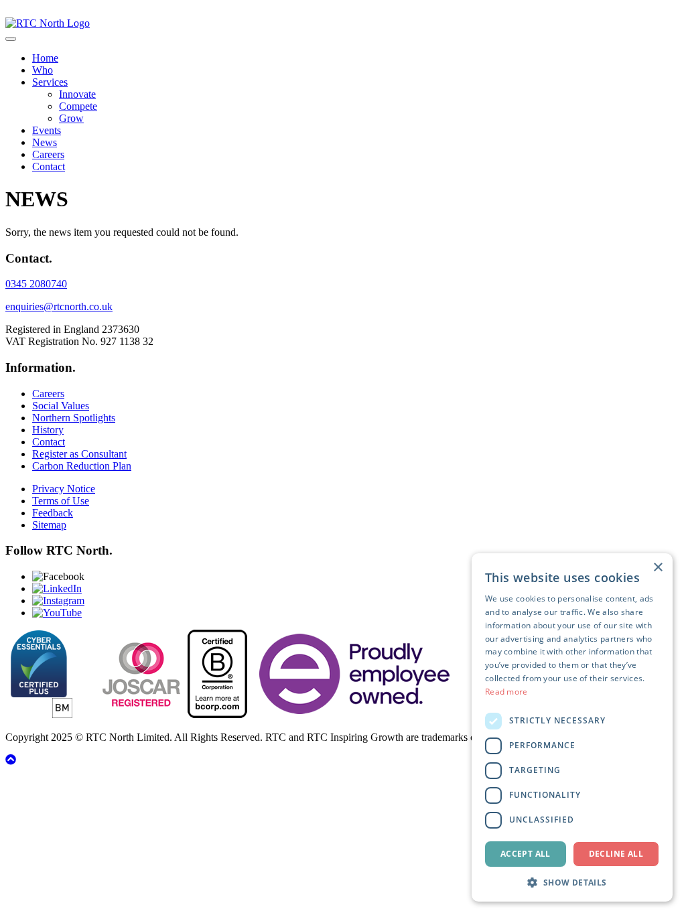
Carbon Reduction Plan (81, 466)
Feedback (52, 512)
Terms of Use (60, 500)
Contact (48, 166)
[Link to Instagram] (58, 600)
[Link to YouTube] (57, 612)
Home (45, 58)
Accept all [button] (525, 853)
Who (42, 70)
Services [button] (50, 82)
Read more (506, 691)
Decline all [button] (616, 853)
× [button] (658, 568)
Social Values (60, 405)
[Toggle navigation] (10, 39)
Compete (78, 106)
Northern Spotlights (73, 417)
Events (46, 130)
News (44, 142)
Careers (48, 154)
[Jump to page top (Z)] (10, 760)
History (48, 429)
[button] (572, 881)
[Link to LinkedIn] (57, 588)
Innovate (77, 94)
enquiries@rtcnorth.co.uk (59, 306)
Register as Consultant (79, 454)
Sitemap (49, 525)
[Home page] (47, 23)
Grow (71, 118)
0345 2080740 (36, 283)
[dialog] (572, 727)
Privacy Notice (63, 488)
